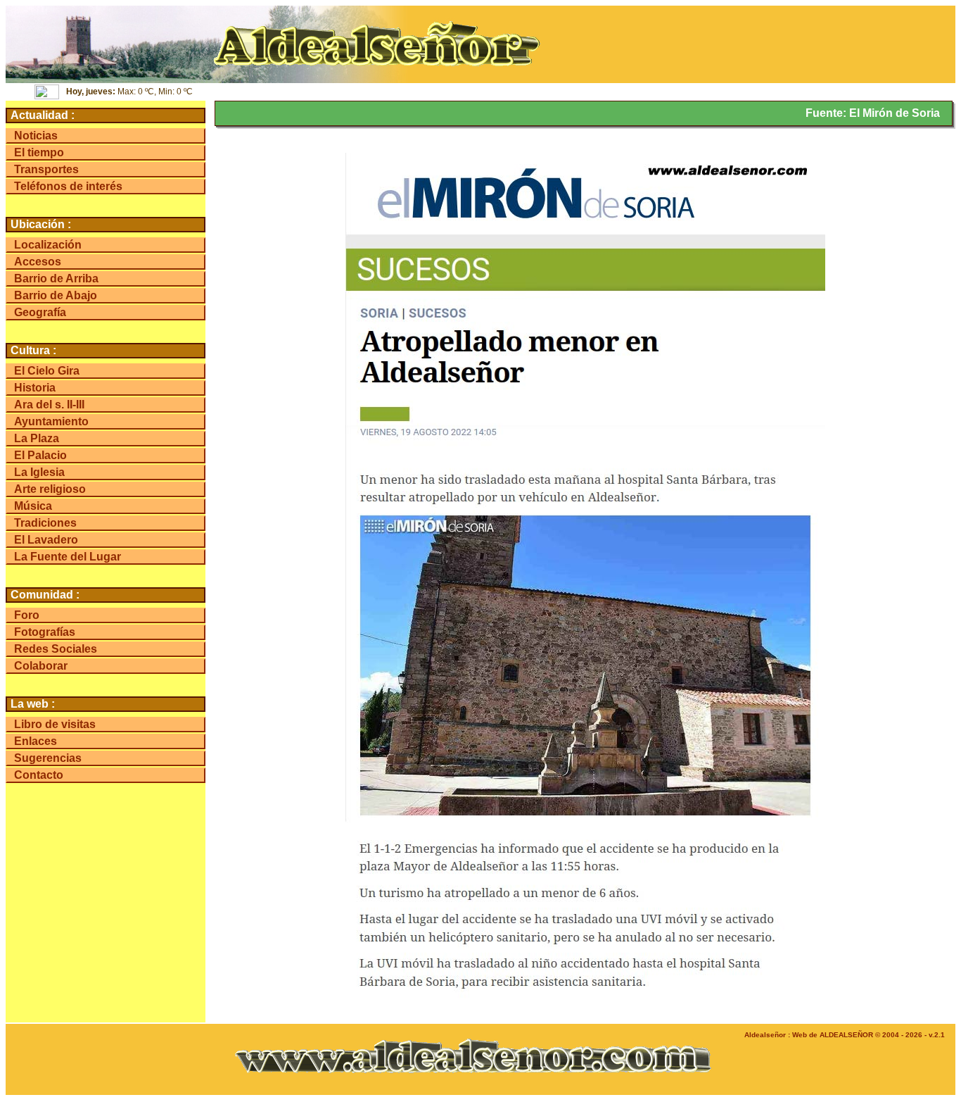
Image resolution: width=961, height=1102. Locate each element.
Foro (26, 615)
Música (33, 506)
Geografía (40, 312)
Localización (48, 245)
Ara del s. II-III (49, 405)
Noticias (36, 136)
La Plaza (36, 438)
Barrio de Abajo (55, 295)
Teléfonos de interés (68, 186)
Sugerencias (48, 758)
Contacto (38, 775)
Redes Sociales (55, 649)
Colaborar (41, 666)
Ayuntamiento (51, 421)
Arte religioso (50, 489)
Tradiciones (45, 523)
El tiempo (39, 152)
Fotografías (44, 632)
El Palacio (40, 455)
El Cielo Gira (46, 371)
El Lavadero (46, 540)
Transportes (46, 169)
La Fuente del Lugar (67, 557)
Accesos (37, 262)
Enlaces (35, 741)
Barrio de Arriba (56, 278)
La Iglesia (39, 472)
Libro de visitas (55, 724)
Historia (35, 388)
